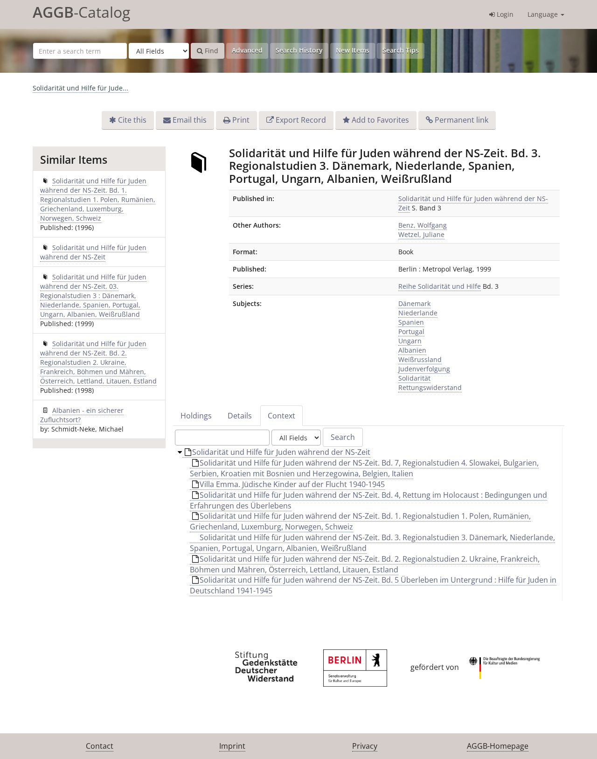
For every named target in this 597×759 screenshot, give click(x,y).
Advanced (247, 50)
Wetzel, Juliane (421, 234)
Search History (299, 50)
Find (210, 50)
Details (240, 416)
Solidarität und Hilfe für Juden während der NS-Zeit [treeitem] (281, 452)
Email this (190, 120)
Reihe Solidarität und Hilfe (439, 286)
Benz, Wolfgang (422, 225)
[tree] (368, 524)
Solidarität (414, 378)
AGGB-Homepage (497, 746)
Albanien (412, 350)
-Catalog (81, 12)
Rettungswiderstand (430, 387)
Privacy (364, 746)
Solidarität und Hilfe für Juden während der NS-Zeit (93, 252)
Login (504, 14)
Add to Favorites (380, 120)
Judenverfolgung (424, 368)
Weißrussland (420, 359)
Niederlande (417, 312)
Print (241, 120)
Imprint (232, 746)
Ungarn (410, 340)
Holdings (196, 416)
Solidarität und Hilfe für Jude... (80, 88)
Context (281, 416)
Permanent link (461, 120)
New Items (352, 50)
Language (544, 14)
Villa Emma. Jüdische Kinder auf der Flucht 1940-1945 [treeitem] (292, 484)
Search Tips (400, 50)
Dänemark (414, 303)
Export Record (301, 120)
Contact (99, 746)
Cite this (132, 120)
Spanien (411, 322)
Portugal (411, 331)
